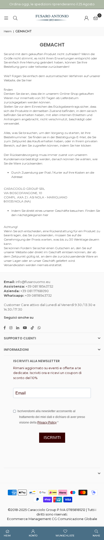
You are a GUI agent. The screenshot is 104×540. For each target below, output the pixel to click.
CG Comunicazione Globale (74, 519)
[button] (95, 17)
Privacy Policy (47, 422)
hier (29, 80)
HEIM (7, 535)
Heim (8, 31)
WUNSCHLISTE (65, 535)
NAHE (96, 535)
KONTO (33, 535)
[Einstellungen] (86, 17)
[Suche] (15, 18)
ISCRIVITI (52, 437)
